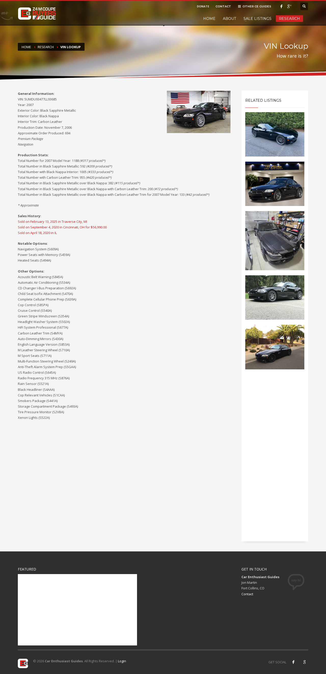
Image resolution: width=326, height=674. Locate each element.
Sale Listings (257, 18)
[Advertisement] (275, 459)
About (229, 18)
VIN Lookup (70, 47)
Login (122, 661)
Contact (247, 594)
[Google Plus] (289, 6)
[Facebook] (281, 6)
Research (289, 18)
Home (209, 18)
